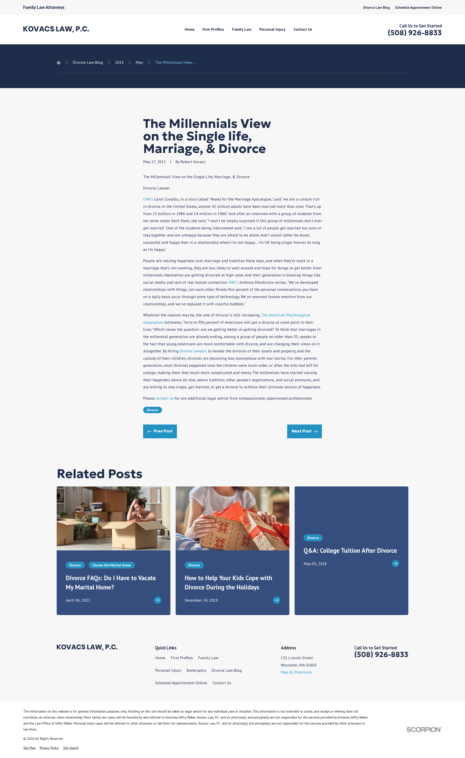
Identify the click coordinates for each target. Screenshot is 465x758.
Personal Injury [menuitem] (272, 29)
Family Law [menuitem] (241, 29)
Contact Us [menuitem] (303, 29)
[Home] (56, 29)
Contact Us (222, 682)
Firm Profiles (182, 657)
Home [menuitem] (190, 29)
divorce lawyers (193, 350)
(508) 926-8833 (415, 32)
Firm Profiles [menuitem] (213, 29)
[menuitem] (29, 748)
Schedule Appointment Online (418, 7)
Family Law (208, 657)
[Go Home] (59, 62)
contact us (164, 398)
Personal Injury (168, 670)
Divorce (152, 410)
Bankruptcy (196, 670)
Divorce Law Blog (376, 7)
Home (160, 657)
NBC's (233, 282)
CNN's (148, 199)
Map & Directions (296, 672)
